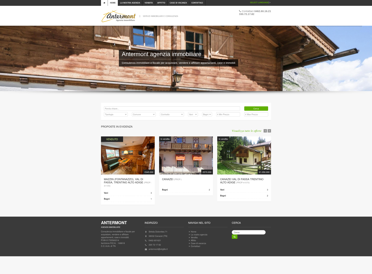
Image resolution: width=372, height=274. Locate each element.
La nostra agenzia (130, 3)
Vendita (149, 3)
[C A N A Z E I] (186, 151)
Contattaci (197, 3)
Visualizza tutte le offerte (246, 130)
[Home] (104, 3)
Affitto (161, 3)
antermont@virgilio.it (158, 245)
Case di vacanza (178, 3)
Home (113, 3)
